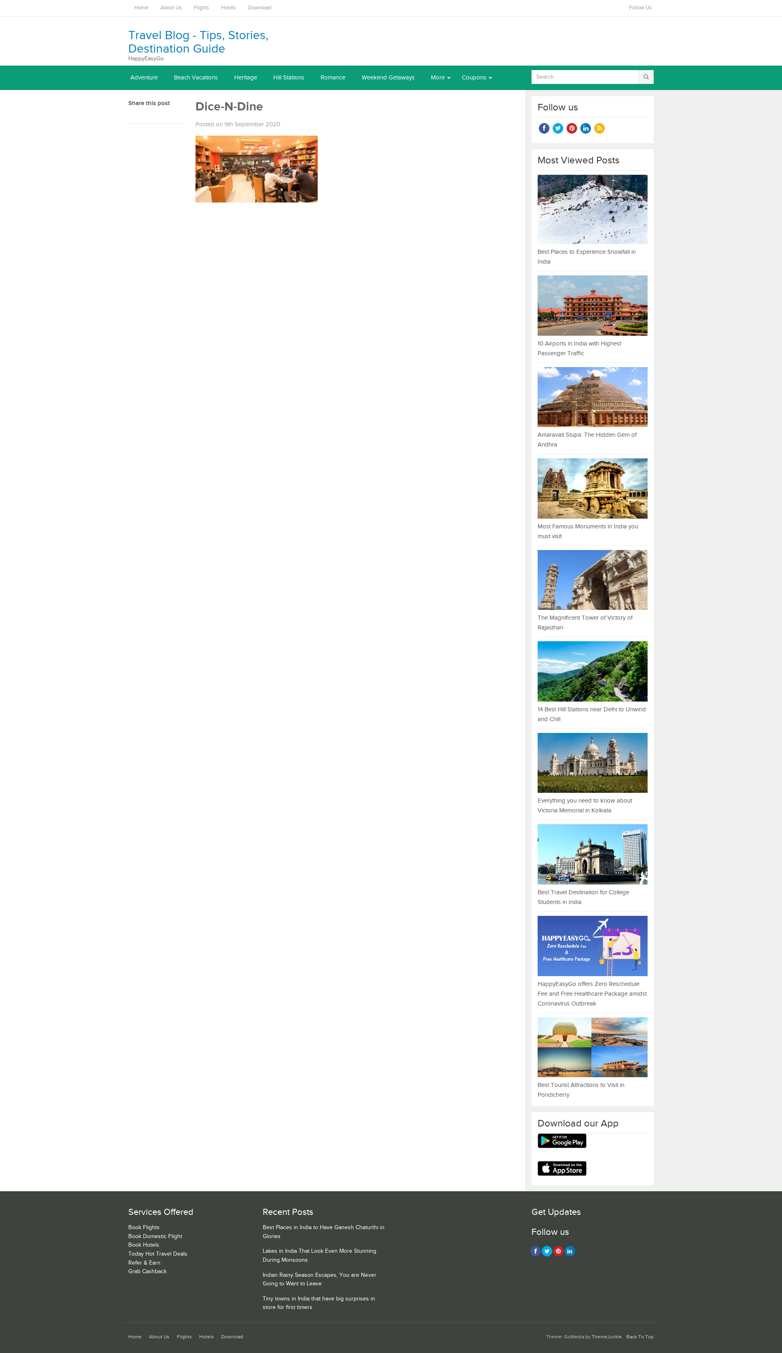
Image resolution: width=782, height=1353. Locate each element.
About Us (171, 8)
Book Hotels (143, 1245)
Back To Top (640, 1337)
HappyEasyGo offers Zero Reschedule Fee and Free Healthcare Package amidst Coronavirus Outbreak (592, 994)
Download (259, 8)
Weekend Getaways (388, 77)
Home (141, 8)
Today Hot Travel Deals (157, 1254)
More (438, 77)
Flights (201, 8)
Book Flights (144, 1227)
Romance (333, 77)
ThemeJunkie (607, 1337)
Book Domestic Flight (155, 1236)
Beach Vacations (196, 77)
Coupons (474, 77)
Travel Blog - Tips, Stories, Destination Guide (198, 42)
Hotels (228, 8)
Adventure (144, 77)
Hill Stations (288, 77)
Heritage (245, 77)
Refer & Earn (144, 1263)
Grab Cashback (147, 1271)
